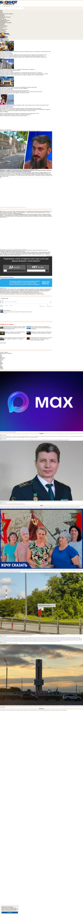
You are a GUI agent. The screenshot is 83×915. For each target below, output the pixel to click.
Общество (2, 129)
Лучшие (6, 305)
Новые (1, 305)
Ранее (11, 305)
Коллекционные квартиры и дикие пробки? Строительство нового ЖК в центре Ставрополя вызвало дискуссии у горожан (24, 73)
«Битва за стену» (3, 172)
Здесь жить (2, 58)
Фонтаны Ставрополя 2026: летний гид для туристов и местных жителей (14, 90)
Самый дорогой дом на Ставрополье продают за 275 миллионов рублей (55, 710)
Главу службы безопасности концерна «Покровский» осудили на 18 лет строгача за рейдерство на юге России (19, 637)
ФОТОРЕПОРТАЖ (3, 29)
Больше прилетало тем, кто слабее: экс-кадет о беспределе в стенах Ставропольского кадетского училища (21, 289)
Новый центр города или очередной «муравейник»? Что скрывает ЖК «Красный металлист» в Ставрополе (21, 72)
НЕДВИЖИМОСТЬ (3, 21)
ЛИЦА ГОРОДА (3, 19)
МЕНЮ (1, 10)
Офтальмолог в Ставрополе (19, 638)
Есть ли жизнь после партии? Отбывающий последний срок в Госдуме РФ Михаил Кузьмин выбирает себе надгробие (23, 57)
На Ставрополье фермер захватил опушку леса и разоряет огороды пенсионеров (20, 570)
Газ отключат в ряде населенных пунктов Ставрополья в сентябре (49, 637)
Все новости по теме (4, 53)
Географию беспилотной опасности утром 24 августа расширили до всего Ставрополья (47, 641)
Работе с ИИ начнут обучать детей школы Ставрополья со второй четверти (56, 501)
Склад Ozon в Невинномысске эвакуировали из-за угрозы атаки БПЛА (20, 641)
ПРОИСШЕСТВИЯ (3, 25)
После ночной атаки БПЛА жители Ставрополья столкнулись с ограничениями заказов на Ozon (46, 569)
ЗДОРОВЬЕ (2, 14)
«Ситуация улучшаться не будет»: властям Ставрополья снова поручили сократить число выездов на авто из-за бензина (54, 570)
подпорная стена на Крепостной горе (37, 293)
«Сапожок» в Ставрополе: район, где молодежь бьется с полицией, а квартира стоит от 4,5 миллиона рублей (21, 74)
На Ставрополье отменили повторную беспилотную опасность (32, 710)
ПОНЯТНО (9, 912)
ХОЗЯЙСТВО (2, 30)
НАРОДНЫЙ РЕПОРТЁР (5, 20)
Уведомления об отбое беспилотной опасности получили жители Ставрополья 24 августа (40, 638)
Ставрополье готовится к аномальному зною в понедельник (11, 710)
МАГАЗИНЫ (6, 39)
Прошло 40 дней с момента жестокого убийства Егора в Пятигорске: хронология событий (17, 110)
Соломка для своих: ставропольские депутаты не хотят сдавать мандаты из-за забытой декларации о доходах (22, 55)
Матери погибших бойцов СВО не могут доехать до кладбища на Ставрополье (14, 569)
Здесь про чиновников (4, 40)
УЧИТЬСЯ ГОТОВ (6, 34)
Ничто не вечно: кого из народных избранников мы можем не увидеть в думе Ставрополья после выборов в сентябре (23, 54)
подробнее (10, 353)
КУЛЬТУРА (2, 18)
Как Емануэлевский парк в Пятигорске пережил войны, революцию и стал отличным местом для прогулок (21, 91)
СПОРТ (1, 28)
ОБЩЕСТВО (2, 23)
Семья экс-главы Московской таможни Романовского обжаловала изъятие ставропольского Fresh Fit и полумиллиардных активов (22, 501)
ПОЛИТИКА (2, 24)
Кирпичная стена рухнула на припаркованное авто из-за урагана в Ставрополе (15, 291)
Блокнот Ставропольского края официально (21, 293)
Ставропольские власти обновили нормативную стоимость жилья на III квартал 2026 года (23, 437)
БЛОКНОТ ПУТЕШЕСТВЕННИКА (6, 13)
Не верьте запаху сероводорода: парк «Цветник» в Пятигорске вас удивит (14, 92)
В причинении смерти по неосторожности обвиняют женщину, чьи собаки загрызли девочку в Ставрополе (21, 108)
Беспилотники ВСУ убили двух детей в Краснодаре (10, 643)
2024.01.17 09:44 (13, 310)
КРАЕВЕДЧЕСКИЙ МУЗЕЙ (5, 17)
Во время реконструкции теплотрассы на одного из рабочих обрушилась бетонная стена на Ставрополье (21, 290)
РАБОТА (7, 33)
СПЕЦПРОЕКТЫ (3, 27)
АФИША (1, 12)
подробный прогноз (4, 353)
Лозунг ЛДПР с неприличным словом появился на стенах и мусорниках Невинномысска (17, 292)
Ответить (5, 313)
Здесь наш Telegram (4, 111)
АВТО (1, 11)
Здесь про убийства (4, 93)
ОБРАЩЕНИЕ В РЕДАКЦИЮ (5, 22)
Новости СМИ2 (3, 342)
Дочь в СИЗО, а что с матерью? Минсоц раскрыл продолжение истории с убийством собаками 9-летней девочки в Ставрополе (25, 109)
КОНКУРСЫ (2, 16)
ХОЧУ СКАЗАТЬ (3, 31)
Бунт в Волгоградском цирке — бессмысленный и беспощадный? (12, 436)
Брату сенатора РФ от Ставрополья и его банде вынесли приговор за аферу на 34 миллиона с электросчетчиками (45, 436)
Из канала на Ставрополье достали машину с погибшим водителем (66, 638)
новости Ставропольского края (6, 293)
